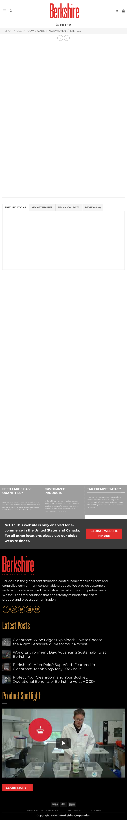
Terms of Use (34, 810)
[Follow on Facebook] (6, 609)
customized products (53, 511)
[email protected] (21, 502)
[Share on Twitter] (72, 185)
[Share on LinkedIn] (92, 185)
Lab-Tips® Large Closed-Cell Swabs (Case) (21, 343)
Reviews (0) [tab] (93, 207)
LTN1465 (75, 30)
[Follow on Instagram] (13, 609)
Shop (8, 30)
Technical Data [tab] (68, 207)
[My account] (117, 10)
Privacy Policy (56, 810)
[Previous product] (67, 38)
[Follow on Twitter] (21, 609)
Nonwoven (57, 30)
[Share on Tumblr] (99, 185)
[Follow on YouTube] (36, 609)
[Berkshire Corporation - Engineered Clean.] (63, 11)
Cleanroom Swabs (30, 30)
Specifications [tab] (15, 207)
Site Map (96, 810)
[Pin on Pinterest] (85, 185)
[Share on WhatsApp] (59, 185)
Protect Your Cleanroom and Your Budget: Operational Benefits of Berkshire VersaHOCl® (54, 679)
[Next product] (60, 38)
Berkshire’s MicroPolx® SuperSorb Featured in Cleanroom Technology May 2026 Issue (54, 667)
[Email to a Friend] (79, 185)
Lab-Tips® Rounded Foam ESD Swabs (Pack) (103, 343)
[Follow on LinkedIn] (29, 609)
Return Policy (78, 810)
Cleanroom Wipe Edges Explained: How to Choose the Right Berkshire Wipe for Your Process (57, 642)
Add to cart (81, 139)
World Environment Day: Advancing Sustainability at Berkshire (59, 654)
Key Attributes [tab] (41, 207)
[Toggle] (58, 149)
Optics (64, 177)
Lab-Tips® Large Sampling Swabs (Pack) (62, 343)
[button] (4, 11)
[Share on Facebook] (65, 185)
